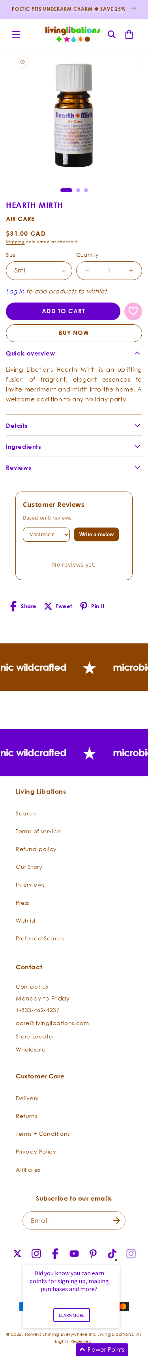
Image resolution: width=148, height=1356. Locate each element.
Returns (26, 1115)
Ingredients (23, 446)
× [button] (116, 1259)
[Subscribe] (116, 1220)
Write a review (96, 534)
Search (26, 813)
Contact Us (32, 986)
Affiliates (28, 1169)
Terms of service (38, 831)
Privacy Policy (36, 1151)
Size (11, 255)
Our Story (29, 866)
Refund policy (36, 848)
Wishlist (26, 920)
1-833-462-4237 (38, 1009)
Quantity (87, 255)
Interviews (30, 884)
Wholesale (30, 1049)
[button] (15, 34)
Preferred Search (40, 938)
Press (22, 902)
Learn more (71, 1315)
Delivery (27, 1098)
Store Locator (35, 1036)
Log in (15, 291)
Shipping (15, 241)
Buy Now (74, 333)
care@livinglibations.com (52, 1022)
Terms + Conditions (43, 1133)
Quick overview (30, 353)
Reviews (18, 467)
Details (17, 425)
